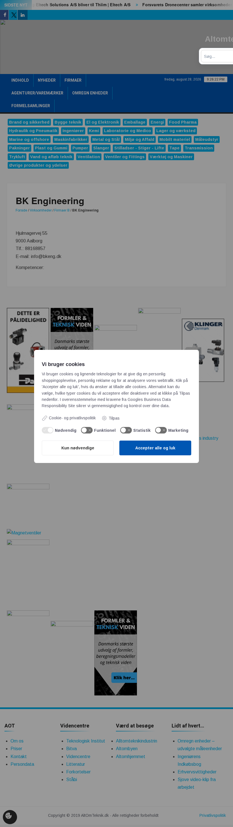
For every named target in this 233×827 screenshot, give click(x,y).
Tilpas (114, 418)
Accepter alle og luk (155, 448)
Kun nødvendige (77, 448)
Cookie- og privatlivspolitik (72, 418)
